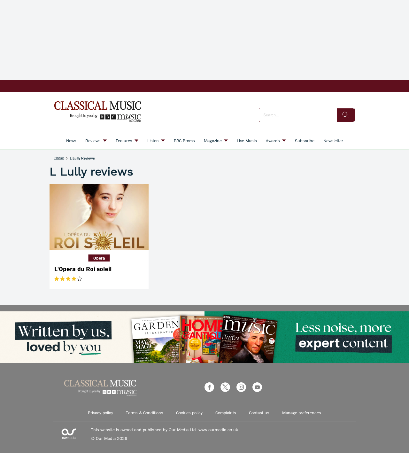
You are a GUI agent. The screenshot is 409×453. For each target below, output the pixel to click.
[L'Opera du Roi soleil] (99, 217)
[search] (345, 115)
